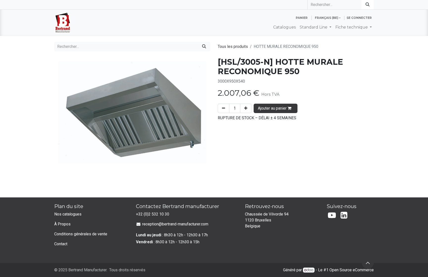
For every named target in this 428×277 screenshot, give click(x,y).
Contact (60, 244)
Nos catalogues (67, 214)
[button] (368, 263)
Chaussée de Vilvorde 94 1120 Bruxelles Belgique (267, 220)
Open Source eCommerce (351, 270)
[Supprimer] (223, 108)
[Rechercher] (367, 4)
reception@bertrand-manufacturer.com (175, 224)
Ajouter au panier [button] (273, 108)
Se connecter (359, 18)
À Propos (62, 224)
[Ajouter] (246, 108)
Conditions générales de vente (80, 234)
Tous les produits (233, 46)
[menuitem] (284, 27)
